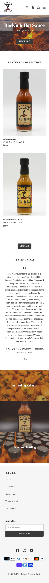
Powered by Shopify (34, 574)
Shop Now (9, 487)
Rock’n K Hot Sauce (20, 574)
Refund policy (11, 508)
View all (24, 246)
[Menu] (44, 7)
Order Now (24, 41)
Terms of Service (12, 501)
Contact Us (10, 494)
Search (8, 479)
